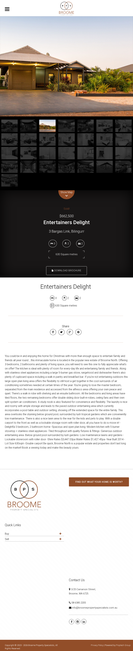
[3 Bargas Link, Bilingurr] (66, 66)
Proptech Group (123, 645)
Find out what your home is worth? (99, 482)
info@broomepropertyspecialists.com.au (94, 607)
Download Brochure (67, 270)
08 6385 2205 (79, 602)
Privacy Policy (97, 645)
